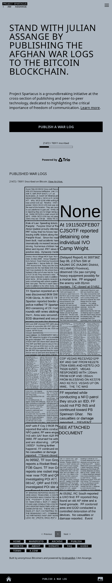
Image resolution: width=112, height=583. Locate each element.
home (17, 541)
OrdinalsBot (68, 558)
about (36, 546)
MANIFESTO (36, 541)
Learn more (90, 107)
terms (17, 550)
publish (76, 541)
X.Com (34, 550)
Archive (57, 541)
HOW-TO (18, 546)
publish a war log (56, 126)
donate (54, 546)
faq (69, 546)
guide (84, 546)
